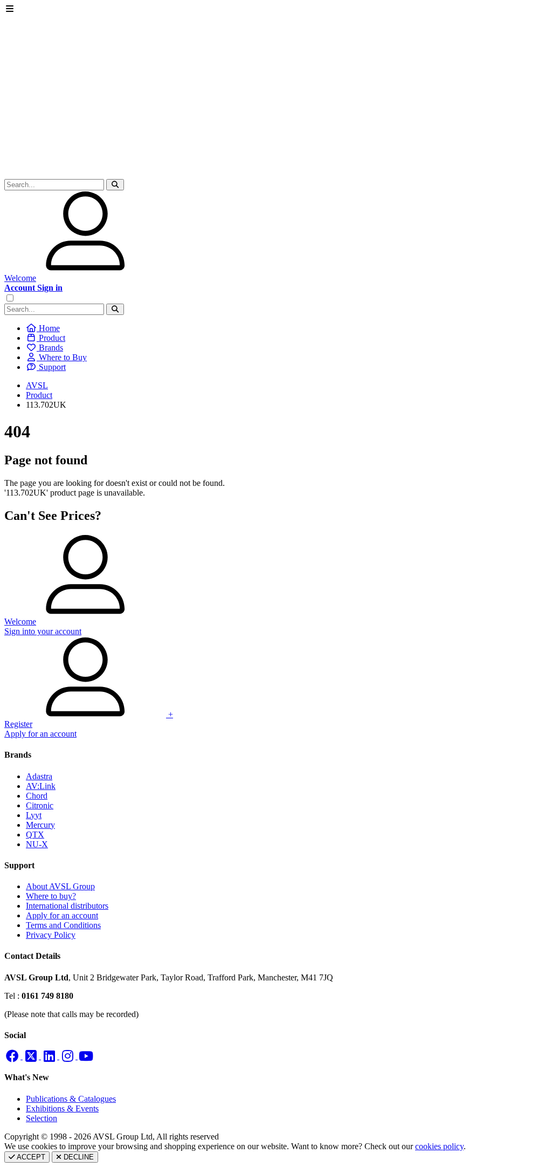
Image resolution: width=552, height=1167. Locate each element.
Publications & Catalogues (71, 1098)
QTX (35, 834)
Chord (36, 795)
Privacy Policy (50, 934)
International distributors (67, 905)
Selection (41, 1118)
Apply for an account (62, 915)
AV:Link (41, 786)
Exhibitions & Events (62, 1108)
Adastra (39, 776)
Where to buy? (51, 896)
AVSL (37, 385)
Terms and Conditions (63, 925)
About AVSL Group (60, 886)
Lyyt (34, 815)
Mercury (40, 824)
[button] (115, 184)
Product (39, 395)
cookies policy (439, 1146)
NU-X (37, 844)
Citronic (39, 805)
